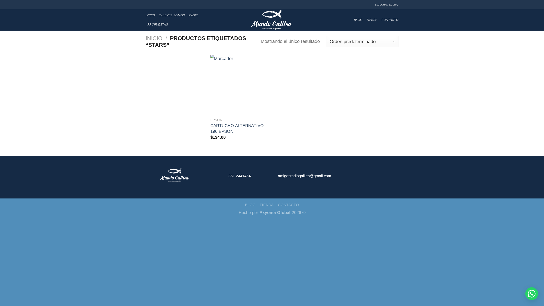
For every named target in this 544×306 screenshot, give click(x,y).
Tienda (372, 19)
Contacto (389, 19)
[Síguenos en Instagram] (152, 4)
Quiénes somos (172, 15)
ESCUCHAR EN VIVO (386, 4)
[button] (531, 293)
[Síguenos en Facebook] (147, 4)
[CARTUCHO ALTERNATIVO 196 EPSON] (240, 85)
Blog (358, 19)
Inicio (150, 15)
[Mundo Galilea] (272, 20)
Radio (193, 15)
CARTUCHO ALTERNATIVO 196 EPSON (237, 128)
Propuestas (157, 24)
